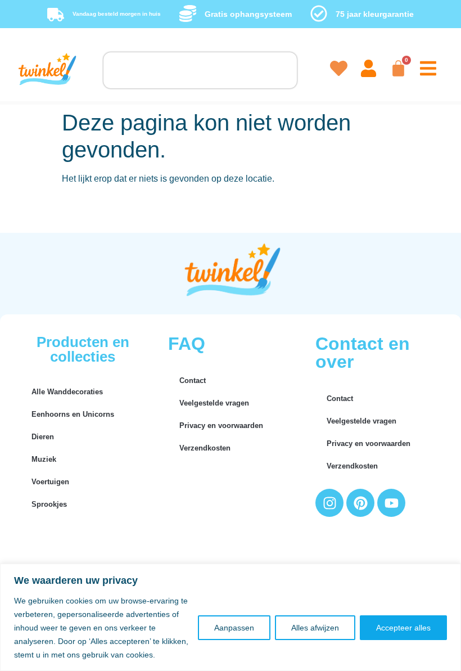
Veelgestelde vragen (214, 403)
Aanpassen (234, 627)
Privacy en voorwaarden (221, 425)
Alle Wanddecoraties (67, 392)
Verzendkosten (205, 448)
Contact (192, 380)
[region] (230, 617)
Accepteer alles (403, 627)
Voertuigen (50, 482)
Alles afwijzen (315, 627)
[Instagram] (329, 503)
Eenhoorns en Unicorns (72, 414)
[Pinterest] (360, 503)
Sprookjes (49, 504)
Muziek (43, 459)
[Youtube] (391, 503)
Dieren (42, 437)
